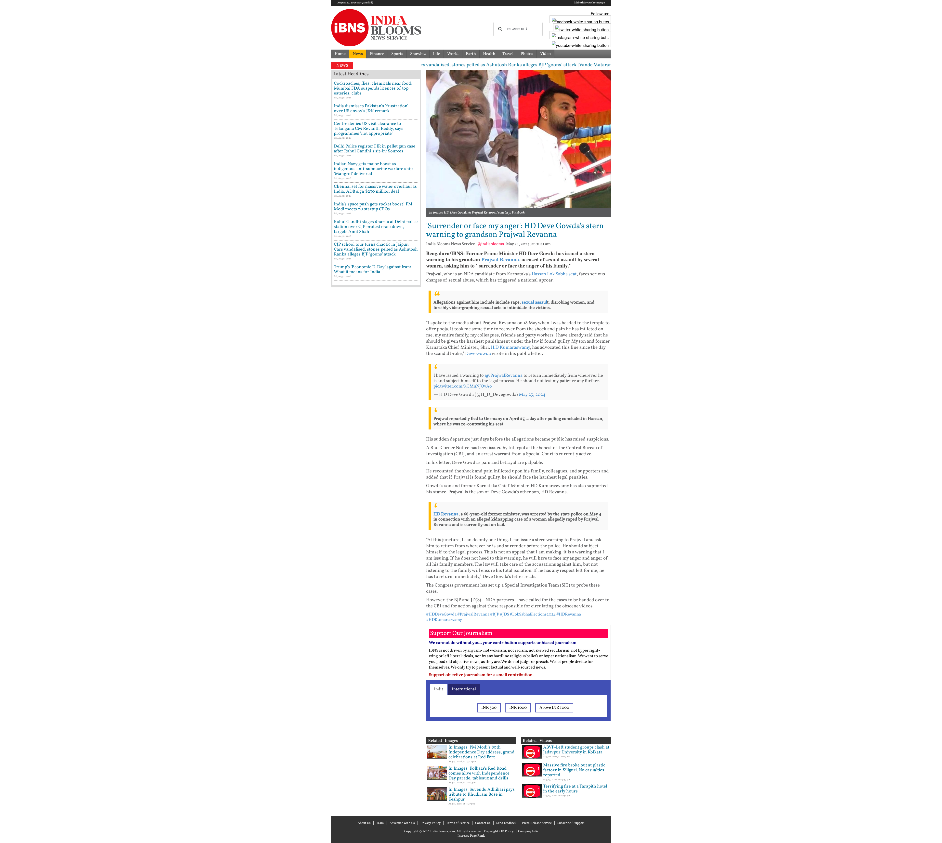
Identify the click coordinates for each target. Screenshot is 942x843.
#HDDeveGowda (441, 614)
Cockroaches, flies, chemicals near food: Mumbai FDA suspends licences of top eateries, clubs (373, 88)
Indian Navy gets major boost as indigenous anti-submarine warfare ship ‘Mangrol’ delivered (373, 169)
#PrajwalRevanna (473, 614)
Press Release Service (537, 823)
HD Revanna (445, 514)
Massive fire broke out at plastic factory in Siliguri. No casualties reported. (574, 770)
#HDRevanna (568, 614)
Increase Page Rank (471, 836)
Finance (377, 54)
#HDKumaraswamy (444, 620)
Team (380, 823)
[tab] (438, 689)
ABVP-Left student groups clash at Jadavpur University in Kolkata (576, 749)
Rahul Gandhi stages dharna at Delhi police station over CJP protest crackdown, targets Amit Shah (376, 227)
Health (489, 54)
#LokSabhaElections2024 (533, 614)
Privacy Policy (430, 823)
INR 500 (489, 707)
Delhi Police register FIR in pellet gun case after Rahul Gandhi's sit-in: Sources (374, 148)
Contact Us (483, 823)
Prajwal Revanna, (500, 259)
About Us (364, 823)
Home (340, 54)
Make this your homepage (589, 2)
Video (545, 54)
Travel (507, 54)
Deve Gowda (478, 353)
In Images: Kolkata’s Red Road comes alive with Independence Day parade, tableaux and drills (479, 773)
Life (436, 54)
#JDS (504, 614)
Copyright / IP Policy (499, 831)
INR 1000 (518, 707)
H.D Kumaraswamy (510, 347)
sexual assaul (534, 302)
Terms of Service (458, 823)
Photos (527, 54)
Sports (397, 54)
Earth (471, 54)
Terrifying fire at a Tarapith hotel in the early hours (575, 788)
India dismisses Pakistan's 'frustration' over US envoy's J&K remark (371, 108)
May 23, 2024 (532, 394)
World (453, 54)
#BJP (494, 614)
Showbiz (418, 54)
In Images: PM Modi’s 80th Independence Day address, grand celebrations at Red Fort (481, 752)
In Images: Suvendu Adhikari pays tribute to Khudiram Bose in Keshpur (481, 795)
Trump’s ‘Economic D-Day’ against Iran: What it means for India (372, 269)
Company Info (528, 831)
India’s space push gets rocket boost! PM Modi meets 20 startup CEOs (373, 206)
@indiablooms (490, 244)
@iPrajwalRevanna (504, 376)
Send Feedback (506, 823)
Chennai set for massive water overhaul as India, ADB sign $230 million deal (375, 189)
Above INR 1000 (554, 707)
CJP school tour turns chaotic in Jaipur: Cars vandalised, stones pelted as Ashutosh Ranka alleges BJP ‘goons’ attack (376, 249)
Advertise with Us (402, 823)
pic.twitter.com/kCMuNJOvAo (462, 386)
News (358, 54)
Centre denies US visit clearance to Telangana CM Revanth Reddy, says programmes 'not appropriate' (368, 129)
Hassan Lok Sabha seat (554, 274)
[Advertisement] (376, 499)
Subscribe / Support (571, 823)
